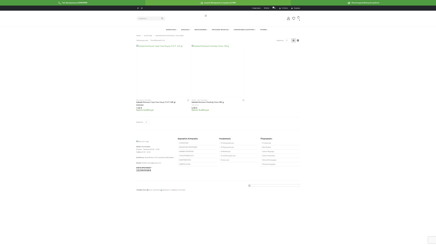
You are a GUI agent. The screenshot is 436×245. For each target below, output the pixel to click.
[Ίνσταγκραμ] (141, 8)
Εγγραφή (297, 8)
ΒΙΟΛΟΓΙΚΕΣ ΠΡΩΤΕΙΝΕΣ (188, 147)
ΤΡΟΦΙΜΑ (263, 30)
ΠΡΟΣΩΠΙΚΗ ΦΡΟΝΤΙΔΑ (220, 30)
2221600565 (143, 170)
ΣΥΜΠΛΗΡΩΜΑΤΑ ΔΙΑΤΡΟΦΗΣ (244, 30)
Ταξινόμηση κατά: (142, 40)
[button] (293, 40)
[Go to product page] (162, 71)
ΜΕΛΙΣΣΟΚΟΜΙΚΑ (200, 30)
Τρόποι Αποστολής (268, 156)
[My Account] (288, 18)
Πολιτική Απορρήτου (269, 164)
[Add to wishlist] (188, 100)
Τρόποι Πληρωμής (268, 151)
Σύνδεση (285, 8)
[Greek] (274, 8)
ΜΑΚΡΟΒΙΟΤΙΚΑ (185, 160)
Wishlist (266, 8)
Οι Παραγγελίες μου (227, 147)
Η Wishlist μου (225, 151)
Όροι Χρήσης (266, 147)
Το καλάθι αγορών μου (228, 156)
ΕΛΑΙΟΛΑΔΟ (185, 30)
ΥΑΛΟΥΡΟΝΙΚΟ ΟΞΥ (186, 156)
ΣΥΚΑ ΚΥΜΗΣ (147, 100)
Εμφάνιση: (280, 40)
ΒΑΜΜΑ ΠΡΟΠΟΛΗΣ (186, 151)
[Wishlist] (293, 18)
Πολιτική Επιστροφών (269, 160)
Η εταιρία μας (266, 143)
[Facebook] (138, 8)
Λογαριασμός (256, 8)
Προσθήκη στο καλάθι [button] (185, 48)
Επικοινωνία (225, 160)
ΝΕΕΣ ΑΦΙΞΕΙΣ (140, 100)
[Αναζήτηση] (162, 18)
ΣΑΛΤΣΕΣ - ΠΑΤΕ (196, 100)
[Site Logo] (218, 18)
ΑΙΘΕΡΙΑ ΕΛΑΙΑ (171, 30)
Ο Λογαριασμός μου (227, 143)
